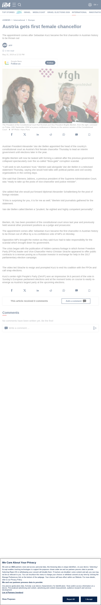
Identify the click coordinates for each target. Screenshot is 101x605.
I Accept (89, 599)
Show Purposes (8, 599)
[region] (50, 581)
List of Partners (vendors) (12, 593)
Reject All (71, 599)
